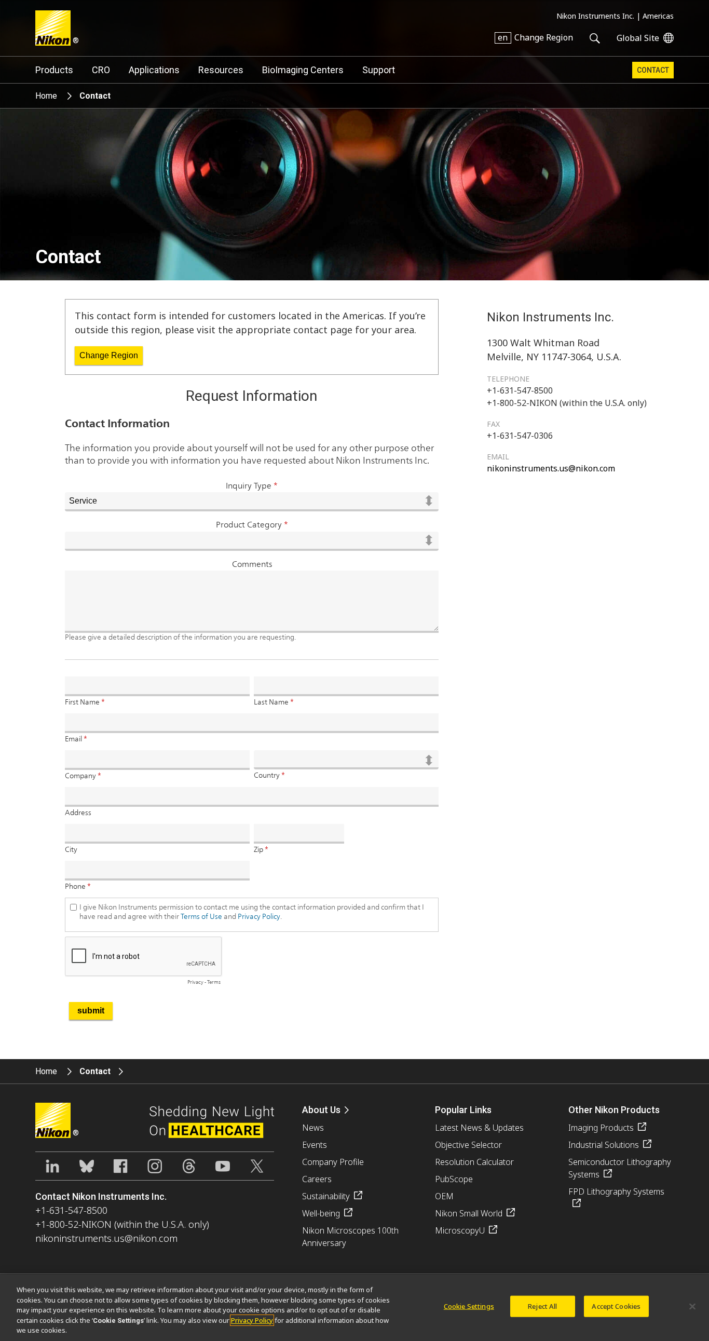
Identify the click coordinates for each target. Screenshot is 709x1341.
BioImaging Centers (303, 69)
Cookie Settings (469, 1306)
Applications (154, 69)
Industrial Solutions (603, 1144)
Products (54, 69)
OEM (444, 1196)
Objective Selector (468, 1144)
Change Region (108, 355)
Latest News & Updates (479, 1127)
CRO (101, 69)
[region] (354, 1308)
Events (314, 1144)
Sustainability (326, 1196)
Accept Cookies (616, 1306)
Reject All (542, 1306)
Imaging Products (601, 1127)
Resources (220, 69)
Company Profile (333, 1162)
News (313, 1127)
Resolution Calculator (474, 1162)
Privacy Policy (252, 1320)
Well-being (321, 1213)
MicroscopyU (460, 1230)
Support (378, 69)
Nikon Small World (468, 1213)
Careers (317, 1179)
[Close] (692, 1306)
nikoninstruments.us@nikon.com (551, 468)
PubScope (454, 1179)
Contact (653, 70)
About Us (321, 1109)
